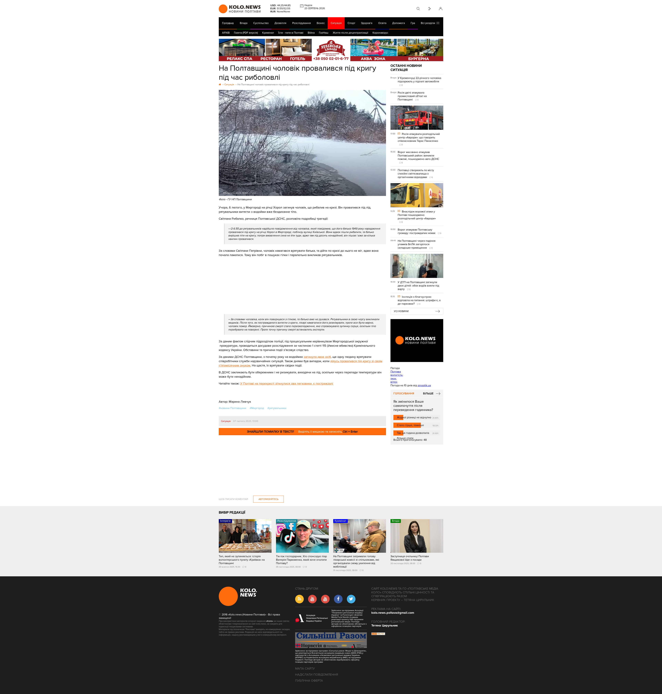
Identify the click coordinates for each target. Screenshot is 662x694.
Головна (228, 23)
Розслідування (301, 23)
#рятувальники (276, 408)
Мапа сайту (305, 668)
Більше (428, 393)
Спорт (351, 23)
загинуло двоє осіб (317, 357)
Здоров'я (366, 23)
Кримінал (268, 32)
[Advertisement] (302, 283)
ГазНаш (323, 32)
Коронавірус (380, 32)
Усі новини (401, 311)
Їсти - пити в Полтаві (290, 32)
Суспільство (261, 23)
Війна (311, 32)
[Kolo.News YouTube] (416, 340)
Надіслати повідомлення (316, 674)
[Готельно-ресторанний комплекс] (331, 50)
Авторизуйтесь (268, 499)
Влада (243, 23)
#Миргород (257, 408)
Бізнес (321, 23)
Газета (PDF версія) (246, 32)
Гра (413, 23)
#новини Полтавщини (232, 408)
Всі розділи (429, 23)
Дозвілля (280, 23)
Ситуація (336, 23)
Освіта (382, 23)
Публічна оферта (309, 680)
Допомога (398, 23)
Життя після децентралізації (350, 32)
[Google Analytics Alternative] (378, 634)
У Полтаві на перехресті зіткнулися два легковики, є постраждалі (286, 383)
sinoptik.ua (424, 385)
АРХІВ (226, 32)
